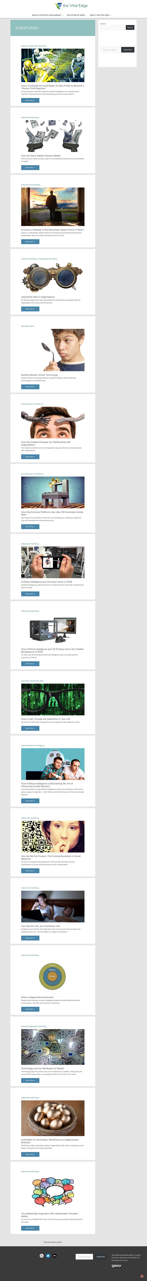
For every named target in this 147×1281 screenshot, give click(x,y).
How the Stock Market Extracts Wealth (40, 155)
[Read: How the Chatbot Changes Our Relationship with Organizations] (52, 422)
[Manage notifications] (142, 1276)
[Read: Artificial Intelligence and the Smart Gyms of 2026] (52, 562)
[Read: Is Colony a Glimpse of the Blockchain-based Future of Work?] (52, 207)
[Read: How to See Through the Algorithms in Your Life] (52, 699)
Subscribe (128, 50)
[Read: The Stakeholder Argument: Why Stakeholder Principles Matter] (52, 1192)
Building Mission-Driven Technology (39, 375)
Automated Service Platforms (32, 404)
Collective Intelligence (29, 259)
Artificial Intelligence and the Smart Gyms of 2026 (46, 582)
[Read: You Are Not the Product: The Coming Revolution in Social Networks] (52, 836)
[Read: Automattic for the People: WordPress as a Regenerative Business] (52, 1118)
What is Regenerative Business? (37, 997)
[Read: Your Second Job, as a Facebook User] (52, 906)
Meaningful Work (27, 326)
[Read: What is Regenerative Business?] (52, 976)
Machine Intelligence (37, 745)
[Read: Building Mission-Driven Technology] (52, 350)
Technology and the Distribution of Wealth (42, 1068)
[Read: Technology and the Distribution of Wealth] (52, 1047)
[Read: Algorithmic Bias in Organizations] (52, 277)
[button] (47, 15)
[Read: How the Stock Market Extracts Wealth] (52, 136)
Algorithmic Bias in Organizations (38, 297)
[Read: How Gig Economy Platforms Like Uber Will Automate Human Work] (52, 492)
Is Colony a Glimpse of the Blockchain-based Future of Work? (52, 229)
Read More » (30, 101)
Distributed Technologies (30, 185)
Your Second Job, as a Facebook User (40, 926)
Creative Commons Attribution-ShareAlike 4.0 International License (126, 1257)
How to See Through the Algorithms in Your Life (45, 719)
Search (103, 24)
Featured (24, 46)
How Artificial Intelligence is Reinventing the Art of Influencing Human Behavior (47, 785)
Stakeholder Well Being (38, 46)
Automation (25, 681)
